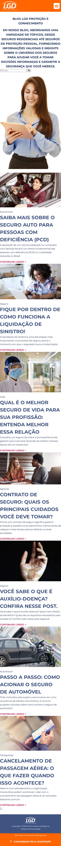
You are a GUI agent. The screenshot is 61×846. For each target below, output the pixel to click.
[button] (57, 6)
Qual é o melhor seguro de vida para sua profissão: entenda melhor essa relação (30, 417)
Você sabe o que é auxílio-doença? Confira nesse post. (29, 598)
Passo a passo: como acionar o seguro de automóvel (30, 684)
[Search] (29, 70)
